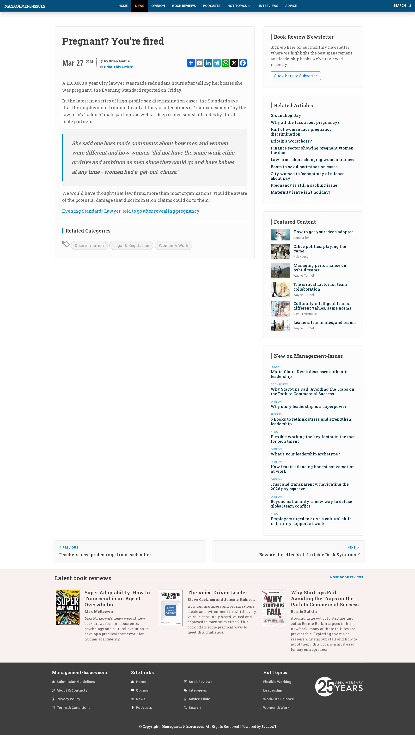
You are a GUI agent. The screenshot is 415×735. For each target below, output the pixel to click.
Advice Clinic (199, 699)
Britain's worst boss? (291, 140)
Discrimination (89, 245)
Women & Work (174, 245)
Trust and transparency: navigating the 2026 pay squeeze (310, 486)
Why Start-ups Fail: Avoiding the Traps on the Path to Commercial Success (312, 391)
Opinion (158, 5)
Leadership (272, 690)
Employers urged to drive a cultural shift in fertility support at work (311, 521)
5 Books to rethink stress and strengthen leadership (311, 421)
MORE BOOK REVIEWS (346, 577)
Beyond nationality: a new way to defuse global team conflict (311, 503)
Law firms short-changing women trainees (313, 159)
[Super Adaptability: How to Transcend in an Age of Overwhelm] (70, 617)
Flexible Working (277, 682)
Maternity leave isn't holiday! (300, 192)
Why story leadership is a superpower (308, 406)
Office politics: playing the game (319, 248)
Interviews (268, 5)
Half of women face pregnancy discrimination (301, 131)
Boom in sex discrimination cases (304, 166)
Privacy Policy (68, 699)
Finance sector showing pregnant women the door (312, 150)
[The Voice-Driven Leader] (173, 614)
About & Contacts (72, 690)
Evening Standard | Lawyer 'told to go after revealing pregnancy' (131, 211)
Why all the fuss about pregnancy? (305, 122)
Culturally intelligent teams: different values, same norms (322, 306)
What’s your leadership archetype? (305, 453)
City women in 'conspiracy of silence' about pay (308, 176)
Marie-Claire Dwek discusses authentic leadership (309, 374)
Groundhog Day (286, 115)
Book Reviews (184, 5)
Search (195, 708)
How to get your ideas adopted (323, 231)
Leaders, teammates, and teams (324, 322)
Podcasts (211, 5)
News (139, 5)
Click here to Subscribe (296, 75)
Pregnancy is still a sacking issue (304, 185)
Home (123, 5)
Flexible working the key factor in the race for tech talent (313, 439)
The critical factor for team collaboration (320, 286)
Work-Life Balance (278, 699)
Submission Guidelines (76, 682)
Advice (291, 5)
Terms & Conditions (73, 708)
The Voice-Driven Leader (217, 592)
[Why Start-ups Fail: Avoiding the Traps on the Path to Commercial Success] (276, 623)
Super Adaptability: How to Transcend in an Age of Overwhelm (117, 598)
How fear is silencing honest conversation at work (313, 469)
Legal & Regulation (131, 245)
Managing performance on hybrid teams (319, 267)
